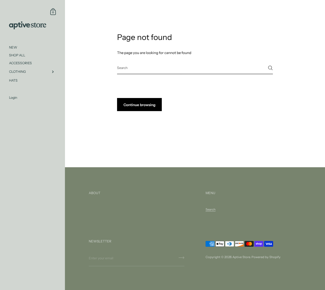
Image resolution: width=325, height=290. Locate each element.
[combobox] (195, 67)
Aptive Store (241, 257)
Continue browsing (139, 105)
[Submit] (270, 67)
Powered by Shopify (266, 257)
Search (211, 209)
